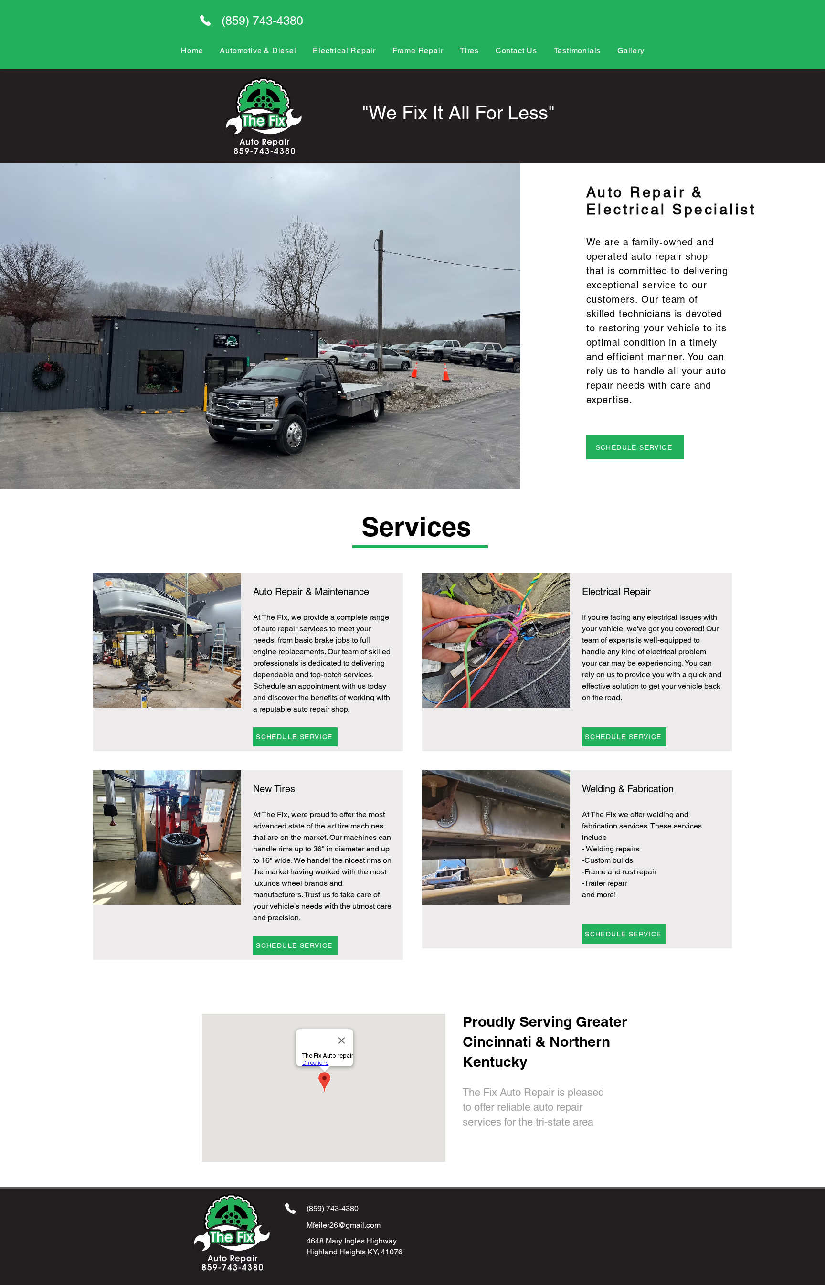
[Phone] (205, 20)
